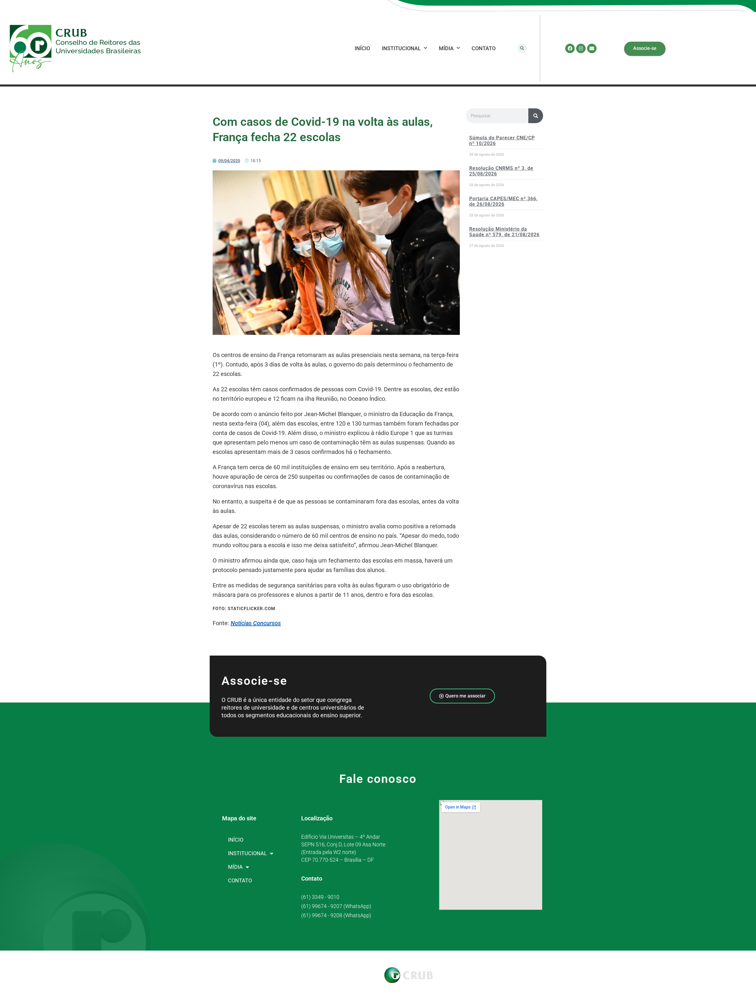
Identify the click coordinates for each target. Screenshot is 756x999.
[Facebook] (570, 48)
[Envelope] (592, 48)
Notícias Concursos (256, 623)
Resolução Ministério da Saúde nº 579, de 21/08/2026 (504, 231)
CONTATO (484, 48)
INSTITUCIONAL (401, 48)
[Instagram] (581, 48)
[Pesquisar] (535, 115)
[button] (522, 48)
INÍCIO (362, 48)
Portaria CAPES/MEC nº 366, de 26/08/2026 (503, 201)
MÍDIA (446, 48)
